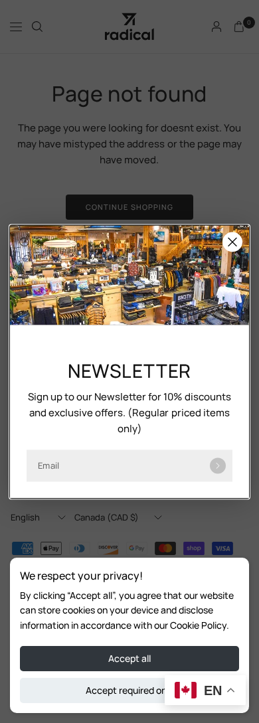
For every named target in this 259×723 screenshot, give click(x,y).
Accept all (129, 658)
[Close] (232, 242)
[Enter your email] (218, 465)
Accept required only (130, 690)
